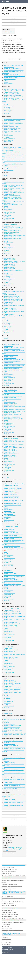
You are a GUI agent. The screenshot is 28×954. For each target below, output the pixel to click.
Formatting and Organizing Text (10, 224)
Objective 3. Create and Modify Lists (11, 232)
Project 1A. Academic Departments (11, 485)
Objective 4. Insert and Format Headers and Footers (14, 235)
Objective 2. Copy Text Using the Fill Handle (13, 396)
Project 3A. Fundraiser (8, 572)
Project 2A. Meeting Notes (9, 744)
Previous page (14, 18)
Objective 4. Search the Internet (10, 129)
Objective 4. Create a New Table (10, 494)
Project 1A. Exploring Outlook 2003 (11, 92)
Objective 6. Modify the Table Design (11, 497)
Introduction (6, 722)
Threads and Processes (8, 941)
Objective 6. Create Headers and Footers (12, 623)
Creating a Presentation (9, 646)
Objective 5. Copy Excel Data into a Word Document (15, 733)
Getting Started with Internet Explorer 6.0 (12, 120)
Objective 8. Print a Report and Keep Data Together (14, 585)
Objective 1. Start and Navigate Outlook (12, 93)
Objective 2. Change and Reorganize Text (12, 230)
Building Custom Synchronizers (10, 914)
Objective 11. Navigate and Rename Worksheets (14, 365)
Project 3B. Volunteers (8, 686)
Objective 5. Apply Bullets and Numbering (12, 687)
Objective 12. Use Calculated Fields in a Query (13, 547)
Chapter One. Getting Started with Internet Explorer (14, 119)
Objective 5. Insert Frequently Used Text (12, 236)
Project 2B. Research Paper (9, 233)
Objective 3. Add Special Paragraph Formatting (13, 299)
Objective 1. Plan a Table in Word (11, 745)
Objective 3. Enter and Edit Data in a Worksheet (14, 350)
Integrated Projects (8, 713)
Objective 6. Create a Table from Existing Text (13, 270)
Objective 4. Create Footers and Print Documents (14, 192)
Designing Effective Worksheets (10, 390)
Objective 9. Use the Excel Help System (12, 361)
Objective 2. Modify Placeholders (11, 681)
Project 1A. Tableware (8, 346)
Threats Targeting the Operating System (12, 886)
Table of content (14, 21)
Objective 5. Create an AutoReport (11, 579)
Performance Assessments (9, 108)
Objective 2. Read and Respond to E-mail (12, 95)
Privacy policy (22, 947)
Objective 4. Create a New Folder (11, 74)
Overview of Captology (7, 896)
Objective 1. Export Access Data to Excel (12, 725)
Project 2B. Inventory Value (9, 402)
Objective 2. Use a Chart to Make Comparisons (13, 444)
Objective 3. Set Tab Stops (9, 265)
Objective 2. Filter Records (9, 531)
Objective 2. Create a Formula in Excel (12, 727)
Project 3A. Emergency (8, 678)
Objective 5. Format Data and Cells (11, 355)
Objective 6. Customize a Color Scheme (12, 689)
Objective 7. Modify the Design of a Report (12, 584)
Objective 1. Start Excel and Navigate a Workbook (14, 347)
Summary (6, 80)
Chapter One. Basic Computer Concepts (12, 147)
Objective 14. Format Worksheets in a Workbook (14, 370)
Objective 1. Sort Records (9, 529)
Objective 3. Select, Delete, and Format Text (13, 191)
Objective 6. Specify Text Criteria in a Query (13, 537)
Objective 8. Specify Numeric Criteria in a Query (14, 540)
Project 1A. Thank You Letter (10, 186)
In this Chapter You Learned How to (11, 167)
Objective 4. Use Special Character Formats (13, 300)
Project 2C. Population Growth (10, 412)
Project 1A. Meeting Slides (9, 724)
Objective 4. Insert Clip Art (9, 684)
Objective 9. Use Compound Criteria (11, 541)
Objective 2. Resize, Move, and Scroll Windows (13, 70)
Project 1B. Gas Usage (8, 362)
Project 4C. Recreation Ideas (10, 308)
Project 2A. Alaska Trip (8, 226)
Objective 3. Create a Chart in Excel (11, 728)
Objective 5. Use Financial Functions (11, 453)
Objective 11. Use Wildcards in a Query (12, 546)
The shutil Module (6, 939)
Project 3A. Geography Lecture (10, 440)
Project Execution (6, 873)
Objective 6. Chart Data (8, 356)
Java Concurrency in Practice (10, 908)
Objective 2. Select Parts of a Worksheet (12, 349)
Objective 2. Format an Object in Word (12, 785)
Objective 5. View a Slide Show (10, 622)
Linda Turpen (18, 847)
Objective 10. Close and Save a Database (12, 503)
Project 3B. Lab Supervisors (9, 446)
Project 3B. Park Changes (9, 264)
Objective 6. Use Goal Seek (9, 455)
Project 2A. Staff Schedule (9, 391)
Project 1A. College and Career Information (13, 122)
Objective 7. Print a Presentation (10, 625)
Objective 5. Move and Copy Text (11, 658)
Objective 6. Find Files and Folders (11, 77)
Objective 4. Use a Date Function (11, 450)
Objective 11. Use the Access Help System (12, 505)
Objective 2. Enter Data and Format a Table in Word (14, 747)
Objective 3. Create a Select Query (11, 532)
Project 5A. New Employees (9, 799)
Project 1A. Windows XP (9, 67)
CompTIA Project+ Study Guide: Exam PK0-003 (13, 865)
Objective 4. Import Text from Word (11, 657)
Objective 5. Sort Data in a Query (10, 535)
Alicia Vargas (6, 850)
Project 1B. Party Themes (9, 194)
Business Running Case (9, 31)
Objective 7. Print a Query (9, 538)
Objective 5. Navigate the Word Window (12, 195)
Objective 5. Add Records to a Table (11, 496)
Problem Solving (7, 111)
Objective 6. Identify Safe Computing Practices (13, 164)
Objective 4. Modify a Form (9, 578)
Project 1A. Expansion (8, 610)
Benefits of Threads (7, 910)
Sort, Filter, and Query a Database (11, 526)
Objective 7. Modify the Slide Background (12, 690)
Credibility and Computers (8, 903)
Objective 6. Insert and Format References (12, 238)
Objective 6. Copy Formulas (9, 405)
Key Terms (6, 82)
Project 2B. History (7, 652)
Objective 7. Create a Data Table (10, 456)
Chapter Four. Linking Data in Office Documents (14, 779)
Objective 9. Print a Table (9, 502)
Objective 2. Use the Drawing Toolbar (11, 262)
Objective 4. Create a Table (9, 267)
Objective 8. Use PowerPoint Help (11, 626)
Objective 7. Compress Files (9, 79)
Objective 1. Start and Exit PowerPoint (12, 611)
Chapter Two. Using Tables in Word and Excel (13, 741)
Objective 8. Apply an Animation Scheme (12, 692)
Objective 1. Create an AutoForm (10, 573)
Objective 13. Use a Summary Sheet (11, 368)
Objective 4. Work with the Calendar (11, 98)
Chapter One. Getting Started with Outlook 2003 (14, 89)
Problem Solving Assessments (10, 515)
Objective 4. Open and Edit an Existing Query (13, 534)
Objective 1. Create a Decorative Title (11, 296)
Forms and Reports (8, 570)
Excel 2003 (6, 338)
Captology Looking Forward (9, 905)
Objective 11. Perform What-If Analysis (12, 417)
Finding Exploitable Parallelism (10, 912)
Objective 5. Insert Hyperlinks (10, 303)
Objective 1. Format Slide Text (10, 680)
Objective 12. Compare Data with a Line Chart (13, 418)
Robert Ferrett (6, 849)
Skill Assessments (7, 107)
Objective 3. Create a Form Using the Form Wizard (14, 576)
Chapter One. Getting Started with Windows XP (13, 65)
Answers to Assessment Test (9, 869)
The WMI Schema (6, 931)
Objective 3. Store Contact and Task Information (14, 96)
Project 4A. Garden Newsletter (10, 294)
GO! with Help (6, 113)
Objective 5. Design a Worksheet (10, 403)
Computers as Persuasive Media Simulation (13, 901)
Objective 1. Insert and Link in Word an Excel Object (14, 784)
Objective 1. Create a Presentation (11, 649)
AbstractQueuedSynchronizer (9, 916)
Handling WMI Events (7, 928)
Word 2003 (6, 175)
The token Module (6, 944)
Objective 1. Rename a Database (11, 487)
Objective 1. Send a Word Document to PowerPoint (14, 801)
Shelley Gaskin (11, 847)
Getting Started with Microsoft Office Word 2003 (13, 185)
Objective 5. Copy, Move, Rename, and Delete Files (14, 76)
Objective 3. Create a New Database (11, 492)
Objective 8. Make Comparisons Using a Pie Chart (14, 409)
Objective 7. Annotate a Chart (10, 358)
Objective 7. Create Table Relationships (12, 499)
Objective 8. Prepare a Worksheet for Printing (13, 359)
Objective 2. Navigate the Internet (11, 126)
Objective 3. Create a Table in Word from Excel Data (15, 748)
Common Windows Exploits (8, 888)
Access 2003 (6, 477)
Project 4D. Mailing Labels (9, 314)
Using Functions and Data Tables (11, 438)
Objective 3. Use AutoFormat (10, 397)
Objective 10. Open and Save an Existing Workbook (14, 364)
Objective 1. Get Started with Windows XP (12, 68)
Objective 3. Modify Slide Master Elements (12, 683)
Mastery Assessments (8, 110)
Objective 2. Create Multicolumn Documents (13, 297)
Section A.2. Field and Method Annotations (12, 918)
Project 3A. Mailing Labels (9, 762)
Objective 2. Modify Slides (9, 651)
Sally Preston (21, 849)
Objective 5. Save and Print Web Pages (12, 131)
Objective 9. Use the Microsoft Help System (13, 204)
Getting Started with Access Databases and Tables (14, 483)
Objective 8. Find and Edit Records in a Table (13, 500)
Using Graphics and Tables (9, 258)
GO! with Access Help (8, 565)
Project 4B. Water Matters (9, 302)
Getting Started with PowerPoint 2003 (11, 608)
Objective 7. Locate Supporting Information (13, 309)
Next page (14, 24)
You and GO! (6, 216)
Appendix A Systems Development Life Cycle (13, 875)
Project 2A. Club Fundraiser (9, 527)
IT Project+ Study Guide (8, 867)
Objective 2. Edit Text (8, 189)
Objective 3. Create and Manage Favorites (12, 128)
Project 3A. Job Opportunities (10, 259)
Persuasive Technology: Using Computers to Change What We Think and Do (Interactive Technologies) (13, 892)
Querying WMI (5, 926)
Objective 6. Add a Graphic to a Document (12, 197)
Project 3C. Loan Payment (9, 452)
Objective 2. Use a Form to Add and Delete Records (14, 575)
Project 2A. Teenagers (8, 648)
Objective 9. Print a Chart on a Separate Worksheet (14, 411)
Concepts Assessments (8, 83)
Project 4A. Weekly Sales (9, 782)
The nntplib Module (6, 942)
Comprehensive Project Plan (9, 871)
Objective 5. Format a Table (9, 268)
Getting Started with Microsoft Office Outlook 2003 (14, 90)
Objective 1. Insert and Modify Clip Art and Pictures (14, 261)
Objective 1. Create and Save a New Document (14, 188)
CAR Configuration (6, 889)
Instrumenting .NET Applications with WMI (12, 930)
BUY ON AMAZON (9, 853)
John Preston (13, 849)
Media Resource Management (9, 884)
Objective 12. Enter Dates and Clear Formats (13, 367)
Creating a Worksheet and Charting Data (12, 344)
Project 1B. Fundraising (9, 491)
